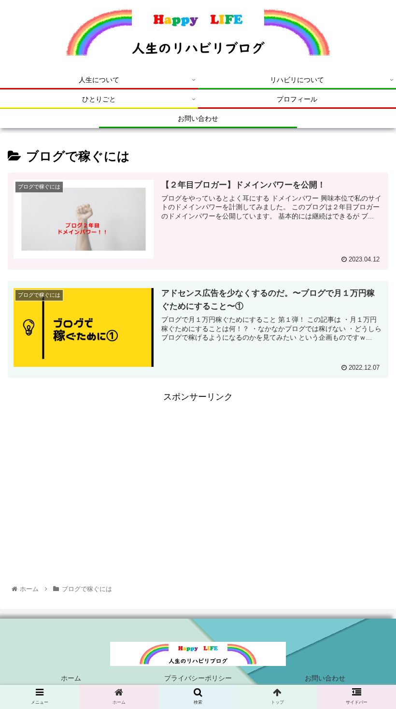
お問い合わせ (325, 678)
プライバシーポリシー (198, 678)
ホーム (71, 678)
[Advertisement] (198, 472)
